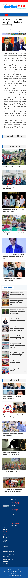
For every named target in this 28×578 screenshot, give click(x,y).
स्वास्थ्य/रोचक (20, 571)
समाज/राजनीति (6, 569)
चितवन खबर (12, 569)
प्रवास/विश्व (15, 571)
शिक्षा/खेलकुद (6, 571)
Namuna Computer (17, 575)
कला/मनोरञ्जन (18, 569)
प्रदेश (11, 571)
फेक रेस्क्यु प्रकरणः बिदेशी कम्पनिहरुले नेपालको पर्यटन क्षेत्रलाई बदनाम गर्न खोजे (17, 345)
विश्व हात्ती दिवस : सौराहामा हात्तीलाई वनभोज (12, 166)
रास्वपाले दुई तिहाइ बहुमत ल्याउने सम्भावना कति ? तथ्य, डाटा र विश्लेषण (16, 302)
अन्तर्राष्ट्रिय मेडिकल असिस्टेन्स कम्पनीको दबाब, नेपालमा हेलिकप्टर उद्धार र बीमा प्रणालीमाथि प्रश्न (17, 328)
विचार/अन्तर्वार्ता (13, 573)
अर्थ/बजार (24, 569)
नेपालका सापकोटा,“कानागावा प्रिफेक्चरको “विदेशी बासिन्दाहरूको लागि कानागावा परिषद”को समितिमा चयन (13, 256)
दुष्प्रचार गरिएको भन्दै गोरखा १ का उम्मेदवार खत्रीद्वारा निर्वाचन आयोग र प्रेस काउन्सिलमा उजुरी (17, 311)
